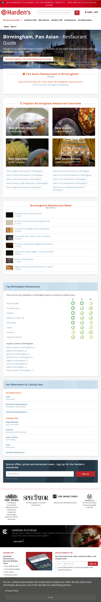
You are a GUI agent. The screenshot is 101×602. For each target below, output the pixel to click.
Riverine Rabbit (13, 303)
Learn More (17, 541)
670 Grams (11, 322)
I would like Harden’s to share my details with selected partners (75, 568)
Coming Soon (70, 20)
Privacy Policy (11, 478)
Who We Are (44, 20)
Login (89, 12)
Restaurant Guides (11, 20)
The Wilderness (13, 308)
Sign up (85, 474)
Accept (50, 597)
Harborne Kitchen (14, 337)
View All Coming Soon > (15, 452)
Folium (9, 327)
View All (50, 77)
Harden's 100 (56, 20)
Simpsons (11, 332)
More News (50, 208)
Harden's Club (30, 20)
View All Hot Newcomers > (17, 412)
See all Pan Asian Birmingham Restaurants (50, 85)
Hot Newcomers (85, 20)
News (6, 26)
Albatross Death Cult (15, 318)
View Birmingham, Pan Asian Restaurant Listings (28, 59)
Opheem (10, 313)
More (13, 26)
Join (96, 12)
